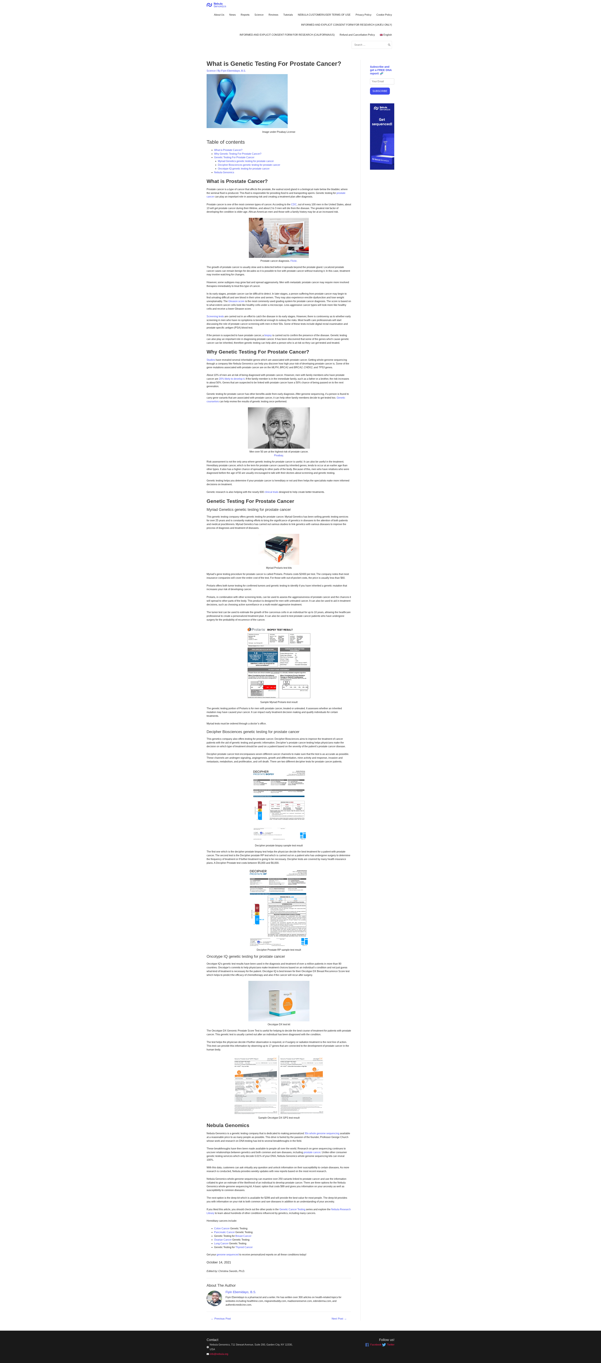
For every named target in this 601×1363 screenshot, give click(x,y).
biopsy (268, 335)
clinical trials (271, 492)
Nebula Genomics (224, 172)
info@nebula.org (219, 1354)
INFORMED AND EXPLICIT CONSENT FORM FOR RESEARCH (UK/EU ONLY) (346, 24)
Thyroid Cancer (244, 1247)
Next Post (339, 1318)
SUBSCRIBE (379, 91)
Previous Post (221, 1318)
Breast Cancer (243, 1236)
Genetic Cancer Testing (292, 1209)
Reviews (273, 14)
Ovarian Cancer (223, 1239)
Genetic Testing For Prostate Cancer (234, 157)
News (232, 14)
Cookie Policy (384, 14)
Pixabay (278, 455)
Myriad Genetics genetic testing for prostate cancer (246, 161)
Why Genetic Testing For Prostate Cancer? (237, 153)
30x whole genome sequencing (322, 1133)
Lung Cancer (221, 1243)
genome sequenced (228, 1254)
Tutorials (288, 14)
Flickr (293, 261)
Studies (211, 360)
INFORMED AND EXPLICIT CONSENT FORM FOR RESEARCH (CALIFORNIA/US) (287, 34)
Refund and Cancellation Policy (357, 34)
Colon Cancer (222, 1228)
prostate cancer (312, 1152)
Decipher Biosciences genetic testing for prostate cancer (249, 165)
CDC (294, 204)
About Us (219, 14)
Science (259, 14)
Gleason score (236, 301)
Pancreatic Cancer (224, 1232)
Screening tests (215, 316)
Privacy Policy (363, 14)
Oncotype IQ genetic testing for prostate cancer (244, 168)
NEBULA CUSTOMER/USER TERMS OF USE (324, 14)
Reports (245, 14)
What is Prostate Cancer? (228, 150)
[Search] (389, 45)
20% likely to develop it (231, 378)
